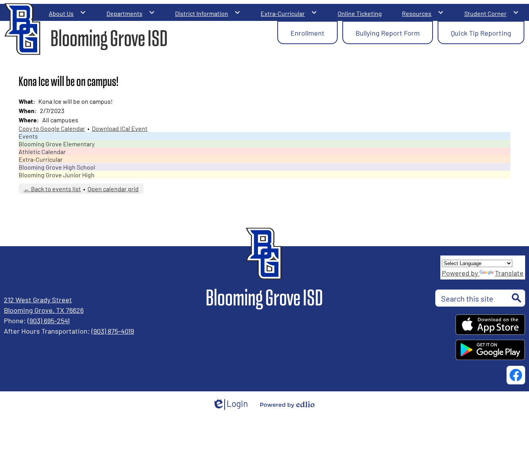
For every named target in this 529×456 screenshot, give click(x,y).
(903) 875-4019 (112, 330)
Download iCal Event (120, 128)
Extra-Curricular (41, 159)
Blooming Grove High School (57, 167)
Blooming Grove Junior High (56, 174)
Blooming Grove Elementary (56, 143)
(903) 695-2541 (48, 320)
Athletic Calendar (42, 151)
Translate (509, 272)
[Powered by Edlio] (287, 404)
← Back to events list (52, 188)
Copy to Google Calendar (52, 128)
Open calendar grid (113, 188)
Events (28, 136)
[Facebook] (516, 375)
